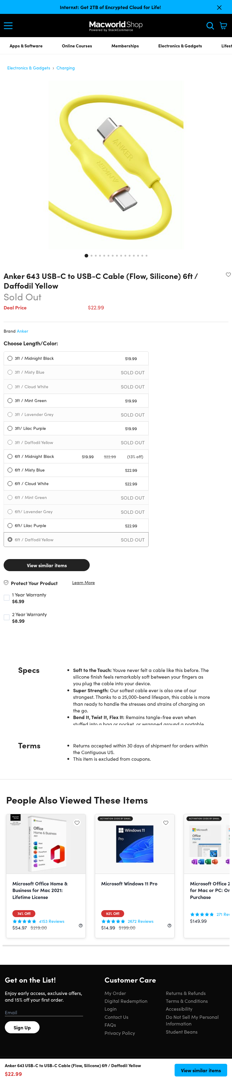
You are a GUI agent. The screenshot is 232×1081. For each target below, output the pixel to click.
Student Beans (182, 1031)
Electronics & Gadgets (180, 46)
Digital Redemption (126, 1000)
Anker (22, 331)
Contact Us (116, 1016)
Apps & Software (26, 46)
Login (111, 1008)
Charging (65, 68)
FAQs (110, 1024)
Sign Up (22, 1027)
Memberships (125, 46)
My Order (115, 993)
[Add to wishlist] (228, 274)
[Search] (210, 26)
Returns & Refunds (186, 993)
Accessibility (179, 1008)
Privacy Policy (120, 1032)
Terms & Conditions (187, 1000)
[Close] (219, 8)
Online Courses (77, 46)
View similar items (47, 565)
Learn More (83, 582)
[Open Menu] (10, 26)
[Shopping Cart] (223, 25)
